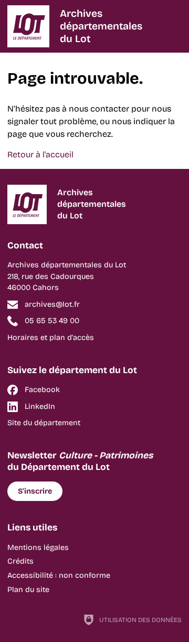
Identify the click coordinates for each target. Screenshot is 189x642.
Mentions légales (38, 547)
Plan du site (28, 589)
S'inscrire (35, 491)
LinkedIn (40, 406)
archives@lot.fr (52, 304)
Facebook (42, 389)
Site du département (43, 422)
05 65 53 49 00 (52, 320)
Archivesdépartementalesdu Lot (101, 26)
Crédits (20, 561)
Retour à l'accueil (40, 154)
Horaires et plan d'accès (50, 337)
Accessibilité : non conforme (58, 575)
